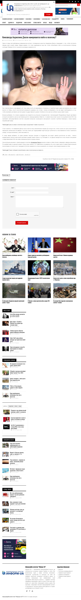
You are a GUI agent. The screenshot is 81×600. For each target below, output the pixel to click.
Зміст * (12, 196)
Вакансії (60, 569)
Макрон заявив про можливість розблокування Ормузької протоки (38, 256)
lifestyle (5, 406)
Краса (45, 23)
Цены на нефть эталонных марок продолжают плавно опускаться (26, 124)
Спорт (4, 23)
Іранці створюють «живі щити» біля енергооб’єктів (18, 379)
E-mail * (12, 192)
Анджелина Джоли (36, 142)
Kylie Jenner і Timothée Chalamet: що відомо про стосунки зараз (16, 323)
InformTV (57, 23)
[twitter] (72, 1)
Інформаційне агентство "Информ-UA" (12, 596)
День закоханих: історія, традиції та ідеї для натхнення (17, 503)
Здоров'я (11, 23)
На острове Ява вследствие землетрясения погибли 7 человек (63, 301)
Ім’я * (13, 187)
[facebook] (70, 1)
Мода (50, 23)
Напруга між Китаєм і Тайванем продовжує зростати (63, 256)
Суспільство (46, 19)
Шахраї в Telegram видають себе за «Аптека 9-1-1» (17, 453)
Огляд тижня (7, 489)
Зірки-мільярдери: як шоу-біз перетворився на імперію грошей (17, 348)
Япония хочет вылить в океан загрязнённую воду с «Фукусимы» (64, 279)
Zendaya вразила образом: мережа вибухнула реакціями (17, 331)
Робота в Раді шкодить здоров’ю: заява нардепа (16, 387)
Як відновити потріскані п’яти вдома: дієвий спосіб (17, 364)
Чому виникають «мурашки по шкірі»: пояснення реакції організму (17, 461)
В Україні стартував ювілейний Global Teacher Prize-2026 (17, 372)
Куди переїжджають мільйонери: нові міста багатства (12, 256)
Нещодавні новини (9, 360)
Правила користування (64, 572)
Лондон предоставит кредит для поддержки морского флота (12, 279)
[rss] (78, 1)
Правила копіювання (63, 574)
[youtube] (75, 1)
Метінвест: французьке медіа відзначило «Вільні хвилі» (17, 469)
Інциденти (55, 19)
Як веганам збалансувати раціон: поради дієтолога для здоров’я (17, 520)
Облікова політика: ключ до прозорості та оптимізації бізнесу (17, 511)
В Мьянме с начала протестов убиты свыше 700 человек (38, 301)
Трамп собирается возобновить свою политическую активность (26, 150)
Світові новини (19, 19)
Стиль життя (37, 23)
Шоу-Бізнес (27, 23)
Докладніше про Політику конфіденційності (18, 14)
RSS (59, 578)
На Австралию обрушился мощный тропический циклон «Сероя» (13, 301)
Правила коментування (64, 576)
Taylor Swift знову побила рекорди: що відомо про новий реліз (17, 339)
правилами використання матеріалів (23, 7)
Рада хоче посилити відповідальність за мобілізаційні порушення (16, 445)
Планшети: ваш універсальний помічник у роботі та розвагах (18, 411)
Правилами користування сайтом (32, 5)
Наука (62, 19)
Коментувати (21, 222)
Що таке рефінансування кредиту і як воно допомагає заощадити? (17, 494)
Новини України (7, 19)
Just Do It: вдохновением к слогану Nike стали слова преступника (17, 426)
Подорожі (19, 23)
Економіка (37, 19)
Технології (70, 19)
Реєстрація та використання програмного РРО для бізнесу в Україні (18, 529)
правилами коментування (41, 7)
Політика (28, 19)
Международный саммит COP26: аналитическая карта (39, 279)
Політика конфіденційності (65, 571)
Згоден (48, 14)
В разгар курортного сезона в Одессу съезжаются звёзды (18, 418)
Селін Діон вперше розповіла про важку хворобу (17, 315)
